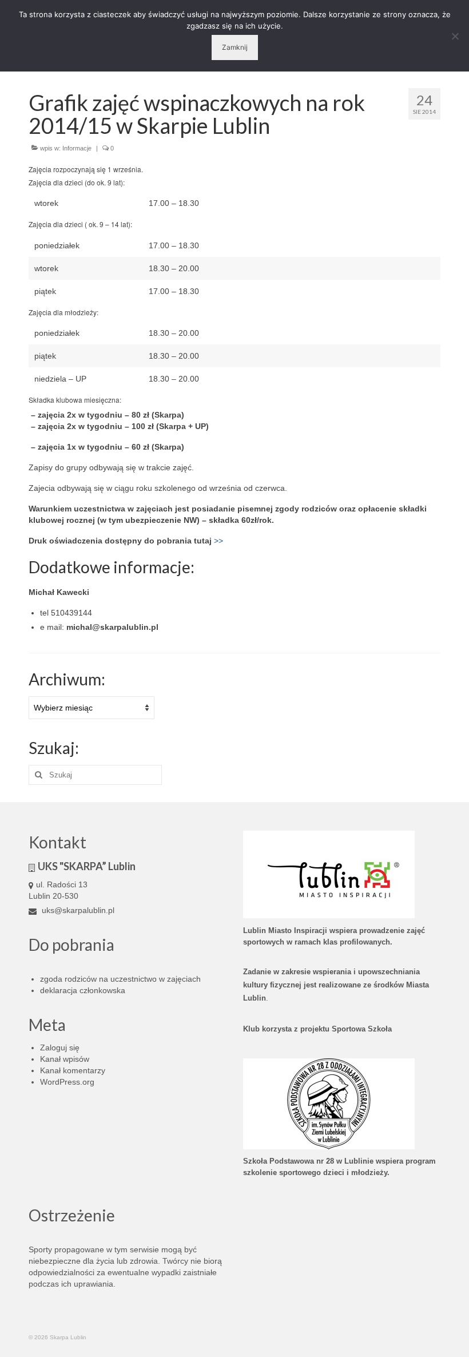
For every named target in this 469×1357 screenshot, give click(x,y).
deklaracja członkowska (82, 990)
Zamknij (235, 47)
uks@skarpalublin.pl (76, 910)
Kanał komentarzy (72, 1070)
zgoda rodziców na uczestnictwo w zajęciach (120, 978)
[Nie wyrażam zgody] (454, 36)
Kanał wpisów (64, 1059)
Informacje (77, 148)
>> (218, 540)
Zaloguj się (60, 1047)
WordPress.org (67, 1081)
